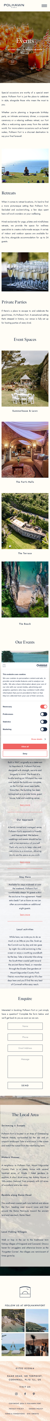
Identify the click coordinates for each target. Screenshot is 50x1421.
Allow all (25, 746)
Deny (25, 754)
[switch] (43, 714)
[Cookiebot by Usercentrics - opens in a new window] (36, 665)
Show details (36, 739)
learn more (25, 914)
